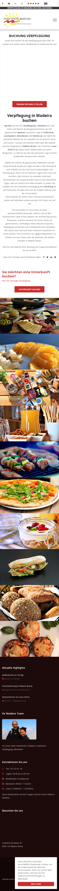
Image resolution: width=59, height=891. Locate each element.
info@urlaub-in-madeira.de (17, 779)
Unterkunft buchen (29, 289)
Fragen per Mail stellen (30, 104)
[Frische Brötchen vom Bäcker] (29, 603)
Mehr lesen (23, 878)
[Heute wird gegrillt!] (29, 459)
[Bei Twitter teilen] (47, 257)
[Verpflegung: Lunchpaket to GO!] (29, 567)
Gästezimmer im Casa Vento (16, 697)
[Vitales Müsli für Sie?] (29, 531)
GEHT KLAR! (36, 884)
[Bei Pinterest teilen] (55, 257)
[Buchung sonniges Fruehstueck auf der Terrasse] (29, 388)
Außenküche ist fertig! (12, 675)
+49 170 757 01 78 (13, 769)
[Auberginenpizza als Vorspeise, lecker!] (29, 639)
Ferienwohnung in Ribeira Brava (17, 686)
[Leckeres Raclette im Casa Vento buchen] (29, 316)
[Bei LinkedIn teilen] (51, 257)
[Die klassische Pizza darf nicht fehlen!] (29, 495)
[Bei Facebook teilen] (43, 257)
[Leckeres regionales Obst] (29, 352)
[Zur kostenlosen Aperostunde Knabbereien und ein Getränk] (29, 423)
